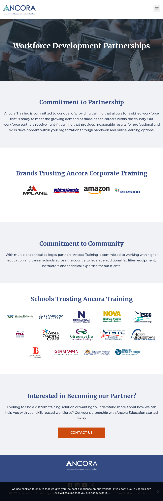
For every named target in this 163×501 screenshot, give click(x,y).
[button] (156, 8)
